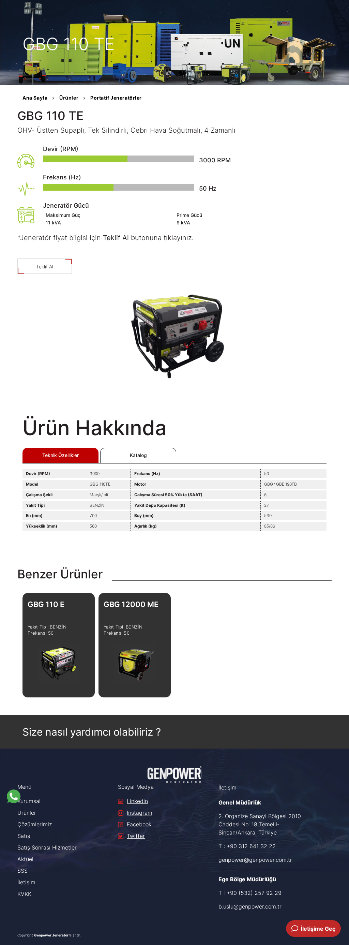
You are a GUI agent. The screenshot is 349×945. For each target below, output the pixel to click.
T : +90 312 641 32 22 (247, 846)
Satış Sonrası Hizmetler (47, 847)
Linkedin (137, 801)
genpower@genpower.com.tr (255, 859)
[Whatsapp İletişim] (13, 796)
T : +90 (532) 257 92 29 (250, 892)
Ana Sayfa (34, 98)
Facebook (139, 824)
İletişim (26, 882)
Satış (23, 835)
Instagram (139, 812)
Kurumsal (29, 801)
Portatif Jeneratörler (116, 98)
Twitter (136, 835)
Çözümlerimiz (34, 824)
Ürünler (68, 98)
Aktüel (25, 859)
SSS (22, 870)
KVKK (24, 893)
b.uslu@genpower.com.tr (250, 906)
